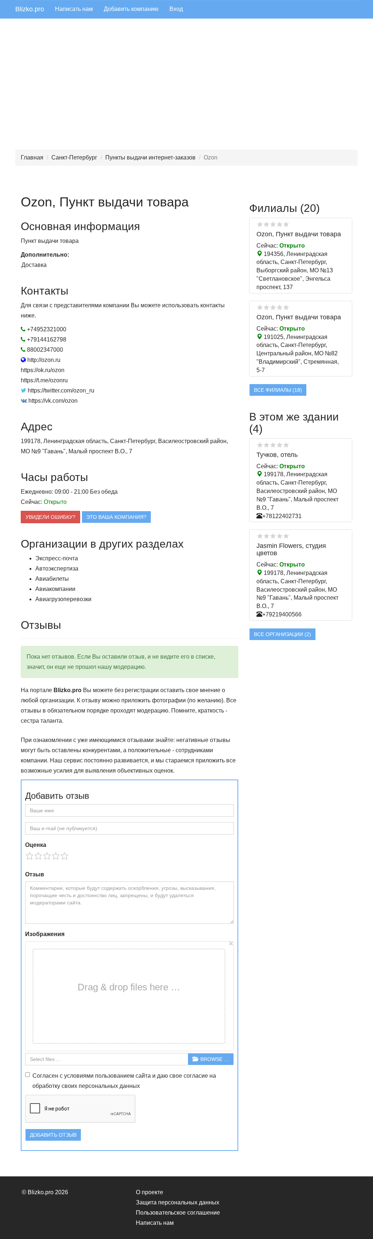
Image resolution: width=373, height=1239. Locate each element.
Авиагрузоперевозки (63, 599)
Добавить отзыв (53, 1135)
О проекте (149, 1192)
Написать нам (74, 9)
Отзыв (34, 874)
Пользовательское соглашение (178, 1213)
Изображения (44, 934)
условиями (79, 1076)
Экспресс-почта (56, 558)
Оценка (35, 845)
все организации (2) (282, 634)
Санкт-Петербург (74, 157)
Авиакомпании (55, 589)
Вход (176, 9)
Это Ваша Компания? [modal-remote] (116, 517)
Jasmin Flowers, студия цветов (291, 549)
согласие (196, 1076)
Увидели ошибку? (50, 517)
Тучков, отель (277, 454)
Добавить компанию (131, 9)
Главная (32, 157)
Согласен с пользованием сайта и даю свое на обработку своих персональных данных (124, 1081)
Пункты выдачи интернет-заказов (150, 157)
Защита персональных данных (177, 1202)
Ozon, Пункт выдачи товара (298, 234)
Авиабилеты (52, 579)
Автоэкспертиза (56, 568)
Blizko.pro (29, 9)
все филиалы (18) (278, 390)
